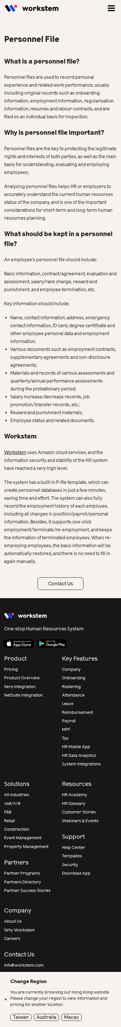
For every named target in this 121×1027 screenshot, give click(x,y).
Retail (9, 821)
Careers (12, 938)
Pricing (11, 669)
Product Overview (22, 678)
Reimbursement (77, 712)
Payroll (68, 721)
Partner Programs (22, 873)
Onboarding (73, 678)
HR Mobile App (76, 747)
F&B (7, 812)
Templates (72, 856)
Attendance (73, 695)
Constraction (16, 829)
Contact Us (60, 584)
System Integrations (81, 764)
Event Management (22, 838)
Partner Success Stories (27, 890)
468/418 (12, 803)
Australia (46, 1017)
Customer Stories (79, 812)
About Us (13, 921)
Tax (65, 738)
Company (71, 669)
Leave (67, 704)
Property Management (26, 846)
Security (70, 865)
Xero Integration (20, 687)
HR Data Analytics (79, 755)
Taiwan (21, 1017)
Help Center (73, 847)
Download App (76, 873)
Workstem (15, 453)
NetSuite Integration (23, 695)
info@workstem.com (24, 965)
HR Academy (74, 795)
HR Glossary (73, 803)
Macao (71, 1017)
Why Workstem (19, 930)
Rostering (71, 687)
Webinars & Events (80, 821)
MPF (66, 729)
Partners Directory (22, 882)
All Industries (16, 795)
